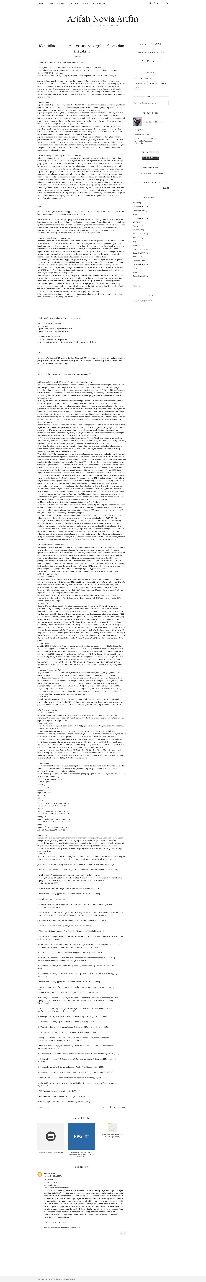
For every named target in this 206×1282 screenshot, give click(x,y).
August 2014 (137, 245)
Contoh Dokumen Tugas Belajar (150, 173)
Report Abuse (138, 286)
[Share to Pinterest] (119, 1108)
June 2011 (136, 257)
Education (138, 79)
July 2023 (136, 203)
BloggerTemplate (69, 1279)
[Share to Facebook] (110, 1108)
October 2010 (138, 268)
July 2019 (136, 222)
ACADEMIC (153, 83)
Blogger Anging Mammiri (142, 301)
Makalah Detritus (142, 134)
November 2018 (139, 233)
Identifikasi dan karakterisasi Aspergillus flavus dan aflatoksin (146, 141)
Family (148, 79)
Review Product (140, 83)
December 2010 (139, 264)
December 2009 (139, 276)
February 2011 (138, 260)
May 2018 (136, 241)
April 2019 (136, 226)
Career (163, 83)
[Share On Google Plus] (124, 1108)
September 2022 (139, 210)
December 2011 (139, 253)
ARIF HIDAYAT (49, 1173)
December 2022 (139, 206)
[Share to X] (114, 1108)
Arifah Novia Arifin (103, 18)
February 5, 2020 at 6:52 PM (53, 1176)
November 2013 (139, 249)
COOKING (137, 88)
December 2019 (139, 218)
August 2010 (137, 272)
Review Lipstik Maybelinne (154, 122)
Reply (123, 1233)
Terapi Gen (139, 130)
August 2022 (137, 214)
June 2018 (136, 237)
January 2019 (138, 230)
